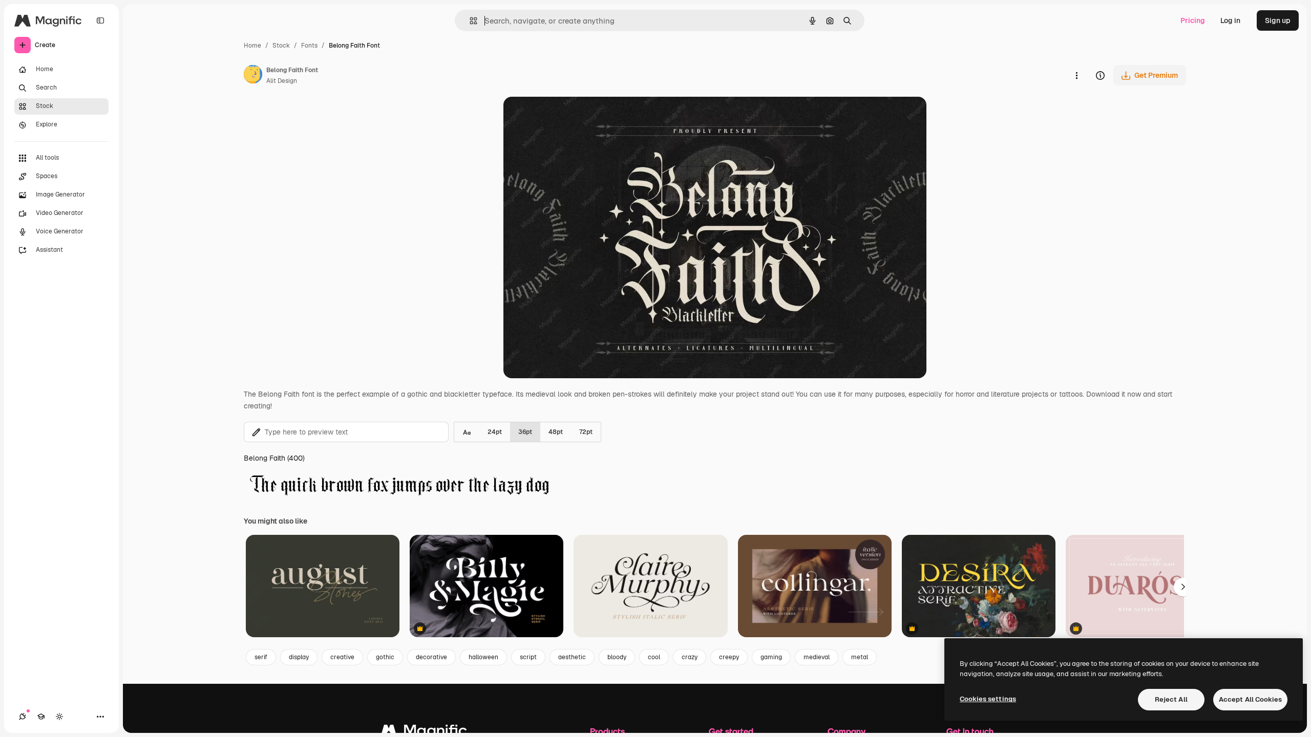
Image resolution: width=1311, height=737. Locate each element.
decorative (431, 657)
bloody (616, 657)
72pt (586, 432)
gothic (385, 657)
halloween (483, 657)
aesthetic (572, 657)
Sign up (1278, 20)
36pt (525, 432)
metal (859, 657)
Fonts (309, 45)
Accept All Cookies (1250, 699)
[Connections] (22, 716)
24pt (495, 432)
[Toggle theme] (59, 716)
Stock (281, 45)
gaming (771, 657)
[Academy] (41, 716)
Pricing (1192, 20)
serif (261, 657)
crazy (689, 657)
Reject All (1171, 699)
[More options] (1076, 75)
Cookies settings (988, 699)
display (299, 657)
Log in (1230, 20)
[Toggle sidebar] (100, 20)
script (528, 657)
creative (342, 657)
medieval (816, 657)
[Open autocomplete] (469, 21)
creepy (729, 657)
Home (252, 45)
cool (654, 657)
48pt (555, 432)
